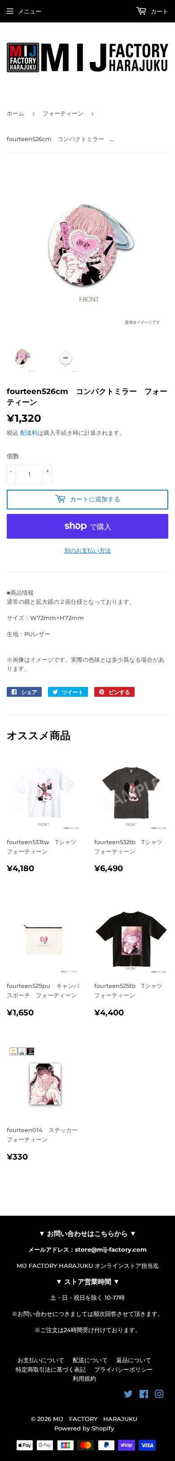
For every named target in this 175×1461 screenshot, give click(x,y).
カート (158, 11)
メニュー (29, 11)
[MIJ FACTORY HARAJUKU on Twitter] (128, 1395)
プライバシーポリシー (123, 1369)
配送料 (29, 432)
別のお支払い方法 (87, 550)
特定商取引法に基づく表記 (51, 1369)
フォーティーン (63, 113)
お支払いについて (41, 1360)
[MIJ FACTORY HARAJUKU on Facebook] (144, 1395)
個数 (13, 456)
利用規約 (84, 1378)
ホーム (15, 113)
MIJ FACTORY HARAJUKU (95, 1418)
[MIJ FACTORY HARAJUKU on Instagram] (159, 1395)
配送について (90, 1360)
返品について (133, 1360)
